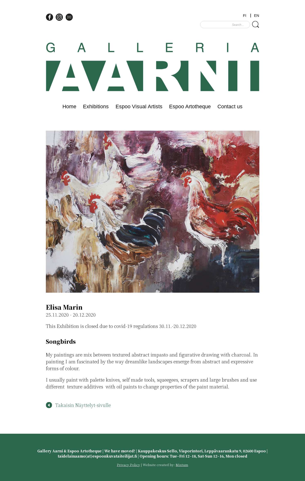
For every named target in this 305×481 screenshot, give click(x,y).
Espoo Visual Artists (139, 106)
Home (69, 106)
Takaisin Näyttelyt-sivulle (83, 405)
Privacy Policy (128, 464)
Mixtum (182, 464)
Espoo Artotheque (190, 106)
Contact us (230, 106)
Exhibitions (96, 106)
